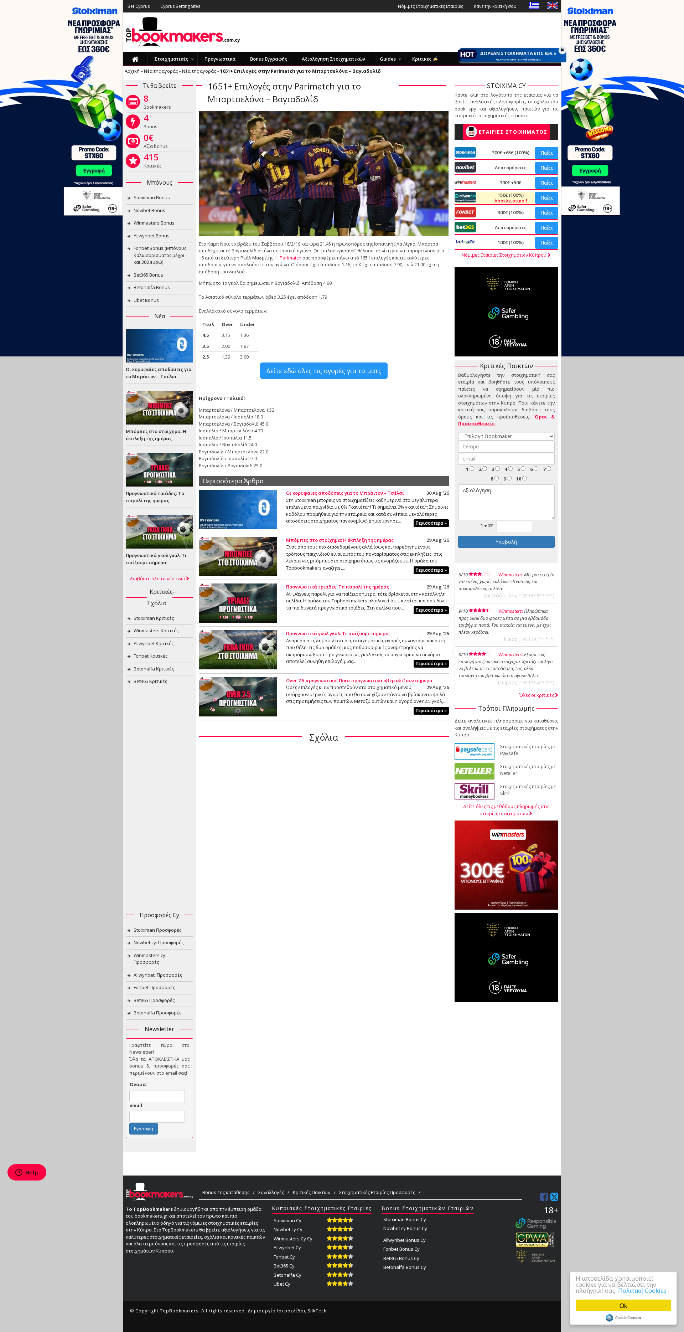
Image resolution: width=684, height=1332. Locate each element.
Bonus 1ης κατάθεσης (225, 1192)
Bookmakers (157, 103)
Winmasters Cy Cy (293, 1238)
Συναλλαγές (271, 1192)
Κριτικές (152, 162)
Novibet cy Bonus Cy (405, 1228)
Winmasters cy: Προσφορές (150, 959)
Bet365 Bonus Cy (401, 1258)
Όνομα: (138, 1084)
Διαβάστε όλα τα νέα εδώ (158, 578)
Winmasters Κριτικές (156, 630)
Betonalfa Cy (287, 1275)
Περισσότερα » (431, 523)
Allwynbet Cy (287, 1247)
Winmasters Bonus (154, 223)
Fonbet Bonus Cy (401, 1249)
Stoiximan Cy (287, 1220)
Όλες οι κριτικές (537, 695)
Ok (623, 1305)
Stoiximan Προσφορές (157, 930)
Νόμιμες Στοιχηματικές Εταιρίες (430, 6)
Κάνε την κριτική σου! (496, 6)
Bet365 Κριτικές (150, 681)
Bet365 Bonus (148, 275)
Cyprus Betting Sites (180, 6)
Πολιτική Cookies (642, 1290)
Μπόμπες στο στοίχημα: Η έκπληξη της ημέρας (340, 540)
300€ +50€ (510, 182)
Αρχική (132, 71)
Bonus (150, 123)
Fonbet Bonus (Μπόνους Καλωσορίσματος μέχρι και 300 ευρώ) (160, 255)
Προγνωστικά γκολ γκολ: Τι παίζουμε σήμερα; (338, 633)
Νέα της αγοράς (161, 71)
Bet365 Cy (284, 1265)
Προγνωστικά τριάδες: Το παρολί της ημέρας (337, 586)
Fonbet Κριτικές (150, 656)
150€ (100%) (509, 198)
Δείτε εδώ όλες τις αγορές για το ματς (324, 370)
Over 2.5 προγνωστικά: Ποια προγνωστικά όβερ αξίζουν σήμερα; (360, 680)
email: (136, 1105)
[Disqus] (324, 840)
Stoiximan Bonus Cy (404, 1219)
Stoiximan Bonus (152, 197)
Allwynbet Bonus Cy (404, 1240)
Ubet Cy (282, 1284)
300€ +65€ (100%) (510, 152)
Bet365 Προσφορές (154, 1000)
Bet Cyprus (139, 6)
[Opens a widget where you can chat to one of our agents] (26, 1173)
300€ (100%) (511, 212)
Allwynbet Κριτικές (153, 643)
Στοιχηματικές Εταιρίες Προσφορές (377, 1192)
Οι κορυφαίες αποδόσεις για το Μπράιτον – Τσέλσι (345, 493)
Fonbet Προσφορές (154, 987)
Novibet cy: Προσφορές (158, 942)
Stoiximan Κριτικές (154, 618)
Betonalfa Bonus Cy (404, 1267)
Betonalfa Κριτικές (154, 668)
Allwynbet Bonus (152, 235)
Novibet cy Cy (288, 1229)
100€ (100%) (511, 242)
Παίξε (546, 152)
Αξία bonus (156, 142)
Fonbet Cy (284, 1257)
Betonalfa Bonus (152, 287)
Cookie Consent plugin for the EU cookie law (623, 1318)
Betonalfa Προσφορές (157, 1012)
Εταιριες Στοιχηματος (513, 131)
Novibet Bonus (149, 210)
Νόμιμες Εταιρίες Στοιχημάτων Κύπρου (505, 255)
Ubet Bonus (146, 300)
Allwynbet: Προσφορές (158, 975)
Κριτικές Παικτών (311, 1192)
